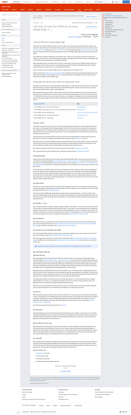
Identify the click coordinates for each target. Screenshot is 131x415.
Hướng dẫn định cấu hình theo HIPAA (54, 73)
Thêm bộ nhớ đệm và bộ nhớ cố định (78, 214)
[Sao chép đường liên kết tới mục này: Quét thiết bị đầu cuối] (46, 255)
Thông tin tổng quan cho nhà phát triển (104, 392)
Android (41, 405)
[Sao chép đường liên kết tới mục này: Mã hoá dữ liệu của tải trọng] (53, 323)
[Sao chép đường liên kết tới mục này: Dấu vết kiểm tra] (45, 219)
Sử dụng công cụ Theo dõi (81, 148)
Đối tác (23, 397)
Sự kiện (24, 394)
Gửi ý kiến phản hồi (91, 26)
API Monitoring (55, 1)
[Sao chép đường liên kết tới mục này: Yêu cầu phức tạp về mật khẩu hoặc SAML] (62, 230)
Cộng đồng (61, 392)
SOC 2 (55, 50)
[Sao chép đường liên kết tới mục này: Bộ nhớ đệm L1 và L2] (48, 203)
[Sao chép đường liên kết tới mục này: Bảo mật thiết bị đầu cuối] (51, 252)
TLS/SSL (63, 305)
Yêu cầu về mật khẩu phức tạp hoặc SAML (87, 112)
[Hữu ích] (94, 23)
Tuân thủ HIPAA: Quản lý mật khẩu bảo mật (60, 235)
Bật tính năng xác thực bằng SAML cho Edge (67, 240)
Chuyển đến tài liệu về (75, 36)
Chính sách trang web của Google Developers (71, 379)
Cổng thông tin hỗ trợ (63, 399)
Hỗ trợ (98, 9)
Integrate (58, 9)
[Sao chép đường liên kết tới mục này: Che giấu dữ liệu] (45, 183)
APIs (70, 1)
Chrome (48, 405)
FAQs (79, 9)
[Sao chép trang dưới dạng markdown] (48, 29)
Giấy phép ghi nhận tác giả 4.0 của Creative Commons (70, 377)
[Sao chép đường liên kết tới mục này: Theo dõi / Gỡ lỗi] (45, 123)
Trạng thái (60, 397)
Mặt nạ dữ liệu (78, 138)
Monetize (39, 9)
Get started (5, 9)
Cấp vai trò (79, 163)
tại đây (58, 225)
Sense (63, 1)
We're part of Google (27, 392)
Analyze (30, 9)
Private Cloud (26, 1)
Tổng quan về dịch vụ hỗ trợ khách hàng (67, 394)
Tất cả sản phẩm (78, 405)
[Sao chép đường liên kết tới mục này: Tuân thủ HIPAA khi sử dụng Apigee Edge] (66, 42)
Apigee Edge (16, 1)
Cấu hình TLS (80, 118)
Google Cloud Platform (65, 405)
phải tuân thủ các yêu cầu (86, 50)
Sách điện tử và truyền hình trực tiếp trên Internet (33, 399)
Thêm (87, 1)
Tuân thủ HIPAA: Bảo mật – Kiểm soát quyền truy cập (67, 161)
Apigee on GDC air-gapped (41, 1)
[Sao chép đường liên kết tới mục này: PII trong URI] (43, 338)
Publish (22, 9)
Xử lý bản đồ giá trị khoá (82, 151)
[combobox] (101, 1)
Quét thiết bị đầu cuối (82, 115)
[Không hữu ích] (97, 23)
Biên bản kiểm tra (81, 109)
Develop (14, 9)
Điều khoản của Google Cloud (49, 411)
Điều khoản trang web (36, 411)
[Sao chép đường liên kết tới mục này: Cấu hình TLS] (41, 292)
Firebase (55, 405)
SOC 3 (62, 50)
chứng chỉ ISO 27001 (38, 50)
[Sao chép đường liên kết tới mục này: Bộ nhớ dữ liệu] (43, 310)
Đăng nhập (126, 1)
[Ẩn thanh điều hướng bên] (18, 412)
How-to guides (88, 9)
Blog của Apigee (98, 397)
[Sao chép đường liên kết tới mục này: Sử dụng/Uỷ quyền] (46, 156)
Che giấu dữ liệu (40, 353)
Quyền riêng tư (25, 411)
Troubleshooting (79, 1)
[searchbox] (10, 14)
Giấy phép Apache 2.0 (37, 379)
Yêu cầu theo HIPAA (39, 104)
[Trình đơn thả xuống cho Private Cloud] (31, 2)
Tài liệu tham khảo (69, 9)
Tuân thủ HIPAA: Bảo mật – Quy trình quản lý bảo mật (57, 260)
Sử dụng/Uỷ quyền (81, 107)
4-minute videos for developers (102, 394)
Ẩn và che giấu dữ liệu (53, 190)
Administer (48, 9)
